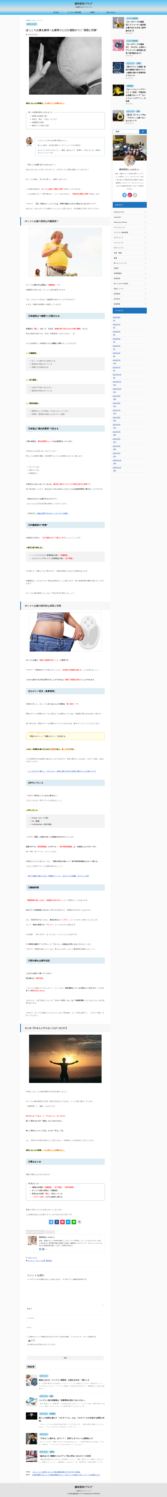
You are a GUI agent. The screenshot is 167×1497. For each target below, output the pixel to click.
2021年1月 (116, 453)
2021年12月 (117, 374)
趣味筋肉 (49, 1261)
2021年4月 (116, 432)
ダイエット (31, 1261)
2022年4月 (116, 346)
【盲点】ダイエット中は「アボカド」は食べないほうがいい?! (136, 118)
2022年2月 (116, 360)
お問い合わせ (110, 12)
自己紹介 (56, 12)
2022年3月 (116, 353)
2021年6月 (116, 417)
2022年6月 (116, 332)
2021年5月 (116, 425)
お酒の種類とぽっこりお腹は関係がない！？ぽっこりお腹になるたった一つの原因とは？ (66, 1475)
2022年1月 (116, 367)
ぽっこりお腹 (40, 1261)
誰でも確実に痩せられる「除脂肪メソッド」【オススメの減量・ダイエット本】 (58, 876)
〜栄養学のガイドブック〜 (83, 1491)
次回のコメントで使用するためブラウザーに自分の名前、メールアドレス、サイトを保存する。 (63, 1337)
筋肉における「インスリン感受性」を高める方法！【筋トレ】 (64, 1380)
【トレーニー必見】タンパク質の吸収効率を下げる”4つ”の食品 (56, 1472)
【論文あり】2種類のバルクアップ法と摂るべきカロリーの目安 (65, 1456)
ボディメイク (32, 1257)
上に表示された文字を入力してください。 (42, 1344)
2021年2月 (116, 446)
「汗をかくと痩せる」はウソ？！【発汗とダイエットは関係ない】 (66, 1438)
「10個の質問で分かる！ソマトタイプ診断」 (52, 513)
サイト (29, 1327)
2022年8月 (116, 317)
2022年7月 (116, 324)
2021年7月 (116, 410)
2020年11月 (117, 467)
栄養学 (92, 12)
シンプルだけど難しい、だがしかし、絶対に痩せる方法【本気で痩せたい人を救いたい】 (62, 771)
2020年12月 (117, 460)
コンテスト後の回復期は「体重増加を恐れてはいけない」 (62, 1400)
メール (30, 1318)
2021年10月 (117, 389)
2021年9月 (116, 396)
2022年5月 (116, 339)
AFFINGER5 (95, 1494)
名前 (29, 1309)
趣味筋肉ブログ (83, 3)
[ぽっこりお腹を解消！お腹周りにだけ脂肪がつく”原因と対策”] (68, 1222)
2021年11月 (117, 382)
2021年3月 (116, 439)
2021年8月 (116, 403)
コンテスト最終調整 (74, 12)
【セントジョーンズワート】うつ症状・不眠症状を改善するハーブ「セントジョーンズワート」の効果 (136, 95)
